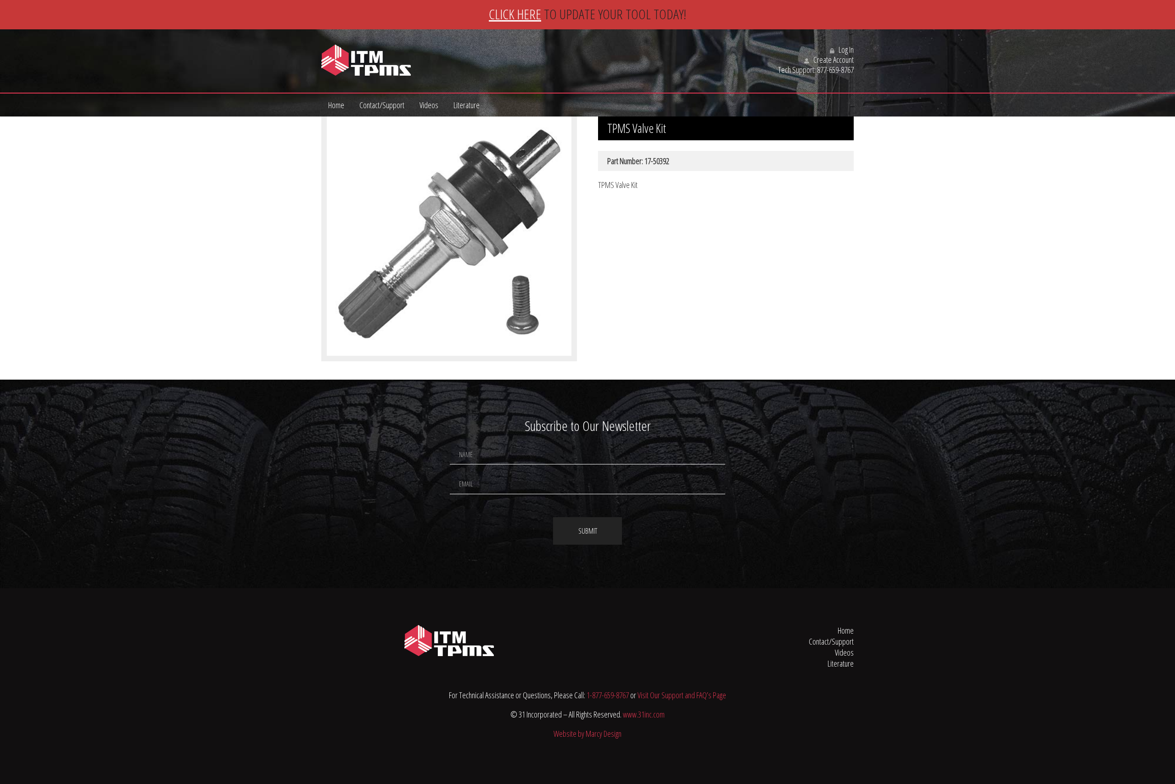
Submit (587, 531)
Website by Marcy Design (587, 733)
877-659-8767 (835, 69)
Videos (429, 104)
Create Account (833, 59)
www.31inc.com (644, 714)
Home (336, 104)
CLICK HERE (515, 14)
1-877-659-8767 (608, 695)
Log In (845, 49)
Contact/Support (381, 104)
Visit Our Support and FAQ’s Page (682, 695)
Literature (466, 104)
